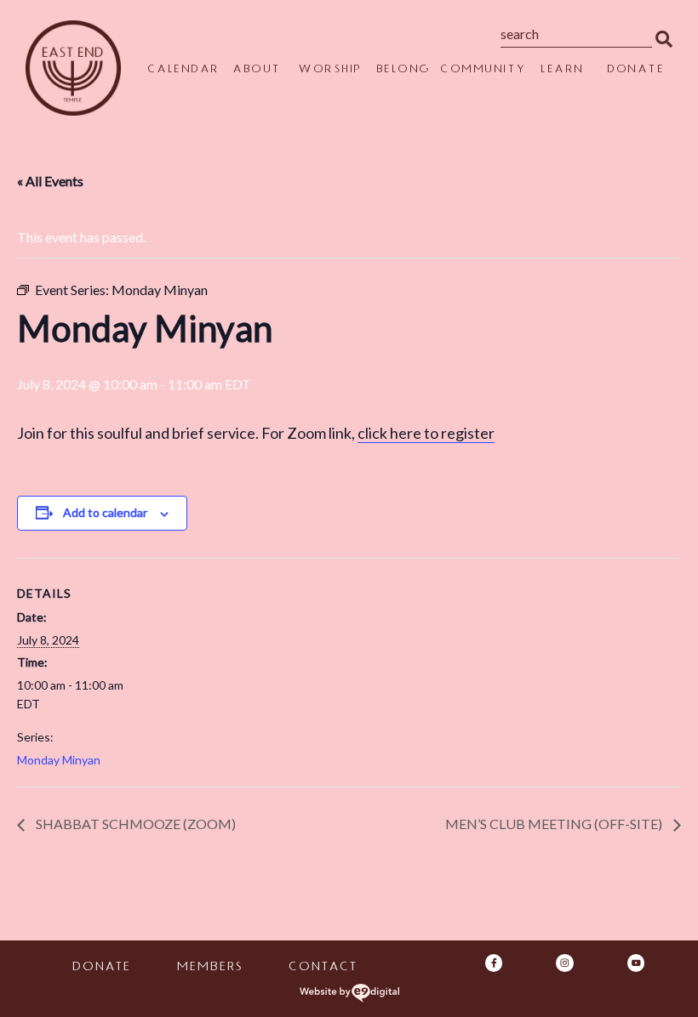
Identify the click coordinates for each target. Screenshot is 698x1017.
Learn (562, 70)
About (256, 70)
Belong (403, 70)
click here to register (426, 432)
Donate (635, 70)
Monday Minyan (58, 760)
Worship (330, 70)
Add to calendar (105, 512)
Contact (322, 968)
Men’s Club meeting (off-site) (555, 823)
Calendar (183, 70)
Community (483, 70)
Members (209, 968)
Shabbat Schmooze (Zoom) (134, 823)
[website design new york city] (349, 993)
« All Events (50, 181)
